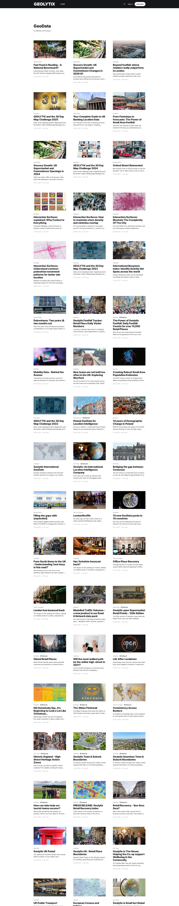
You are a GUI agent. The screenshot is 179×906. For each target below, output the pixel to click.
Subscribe (140, 4)
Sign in (130, 4)
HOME (62, 4)
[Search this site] (124, 4)
